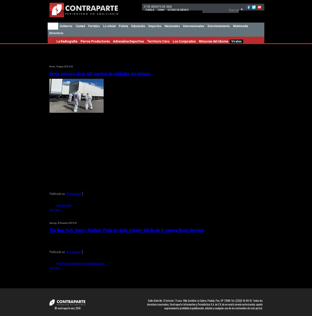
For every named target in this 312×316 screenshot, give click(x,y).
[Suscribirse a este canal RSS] (203, 61)
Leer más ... (55, 209)
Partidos (94, 26)
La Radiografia (67, 41)
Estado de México (178, 10)
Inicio (53, 26)
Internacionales (193, 26)
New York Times (65, 263)
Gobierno (66, 26)
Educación (138, 26)
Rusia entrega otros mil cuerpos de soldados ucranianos (100, 73)
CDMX (161, 10)
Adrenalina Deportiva (128, 41)
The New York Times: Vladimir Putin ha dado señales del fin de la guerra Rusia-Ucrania (126, 230)
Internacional (73, 194)
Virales (236, 41)
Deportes (154, 26)
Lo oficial (109, 26)
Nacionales (172, 26)
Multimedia (240, 26)
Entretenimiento (219, 26)
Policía (123, 26)
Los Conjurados (184, 41)
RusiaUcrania (64, 205)
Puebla (150, 10)
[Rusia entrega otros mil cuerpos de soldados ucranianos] (76, 111)
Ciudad (80, 26)
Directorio (56, 33)
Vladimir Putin (82, 263)
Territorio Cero (158, 41)
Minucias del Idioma (213, 41)
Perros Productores (95, 41)
